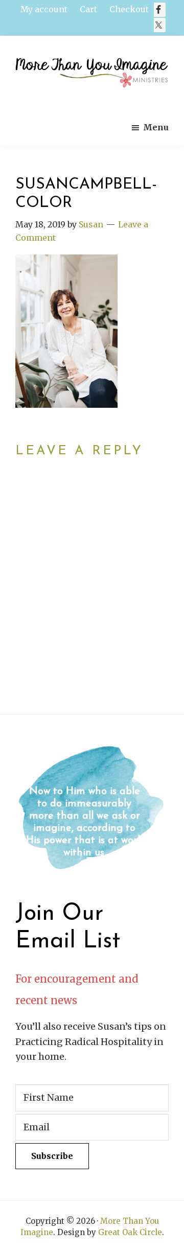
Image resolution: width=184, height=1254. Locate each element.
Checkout (129, 9)
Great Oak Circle (130, 1232)
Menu (156, 127)
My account (43, 9)
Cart (88, 9)
